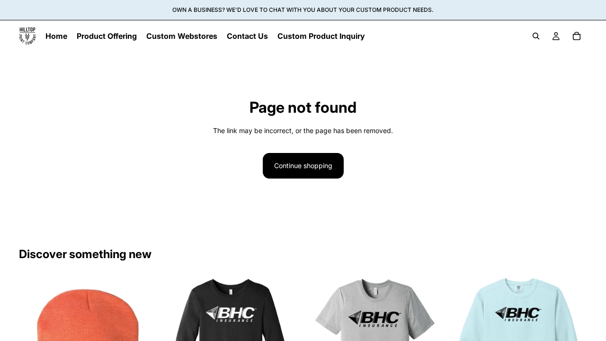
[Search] (536, 36)
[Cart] (576, 36)
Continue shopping (303, 166)
